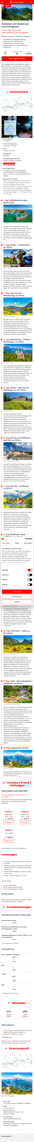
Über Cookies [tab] (28, 543)
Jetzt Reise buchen (17, 58)
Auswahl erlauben (17, 596)
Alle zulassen (17, 591)
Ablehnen (17, 601)
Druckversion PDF (9, 163)
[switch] (30, 575)
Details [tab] (17, 543)
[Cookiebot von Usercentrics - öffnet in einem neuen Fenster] (25, 539)
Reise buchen (9, 822)
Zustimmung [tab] (6, 543)
